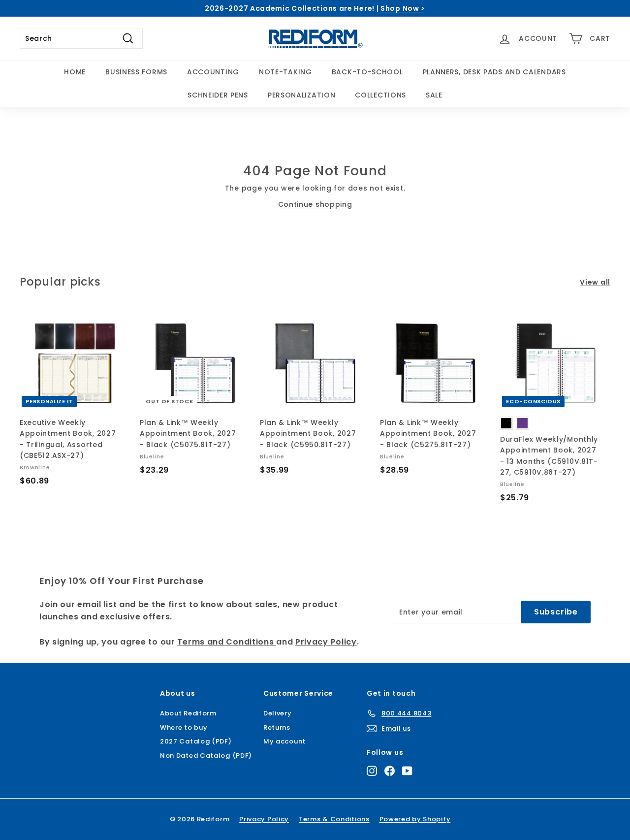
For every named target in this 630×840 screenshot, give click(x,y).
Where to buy (183, 727)
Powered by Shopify (415, 819)
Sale (434, 95)
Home (75, 72)
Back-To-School (367, 72)
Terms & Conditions (334, 819)
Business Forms (136, 72)
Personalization (302, 95)
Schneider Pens (218, 95)
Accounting (213, 72)
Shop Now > (402, 8)
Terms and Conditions (226, 641)
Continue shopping (315, 204)
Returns (276, 727)
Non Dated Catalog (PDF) (206, 755)
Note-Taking (285, 72)
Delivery (277, 713)
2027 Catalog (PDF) (196, 741)
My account (284, 741)
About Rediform (188, 713)
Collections (380, 95)
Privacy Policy (326, 641)
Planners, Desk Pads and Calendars (494, 72)
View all (595, 282)
